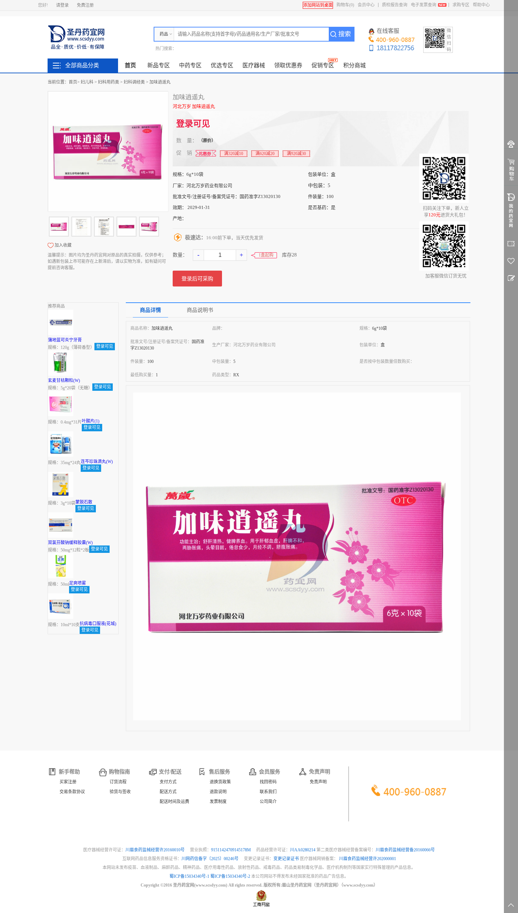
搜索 (344, 34)
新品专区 (158, 65)
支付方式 (168, 781)
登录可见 (193, 123)
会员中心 (366, 4)
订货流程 (118, 781)
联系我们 (268, 791)
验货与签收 (120, 791)
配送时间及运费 (174, 801)
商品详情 (150, 310)
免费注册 (85, 5)
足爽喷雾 (77, 583)
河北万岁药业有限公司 (209, 185)
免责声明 (318, 781)
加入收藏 (63, 245)
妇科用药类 (108, 82)
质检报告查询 (394, 4)
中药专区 (190, 65)
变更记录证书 (286, 858)
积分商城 (354, 65)
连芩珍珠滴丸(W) (97, 461)
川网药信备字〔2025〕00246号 (210, 858)
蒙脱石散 (83, 502)
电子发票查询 (423, 4)
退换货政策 (220, 781)
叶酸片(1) (90, 421)
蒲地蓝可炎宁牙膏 (65, 340)
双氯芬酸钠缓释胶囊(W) (70, 542)
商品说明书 (200, 310)
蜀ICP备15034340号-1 (189, 876)
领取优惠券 (288, 65)
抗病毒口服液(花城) (98, 623)
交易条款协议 (72, 791)
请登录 (62, 5)
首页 (130, 65)
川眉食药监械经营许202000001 (367, 858)
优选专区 (222, 65)
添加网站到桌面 (318, 5)
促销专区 (323, 65)
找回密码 (268, 781)
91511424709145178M (231, 849)
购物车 (345, 4)
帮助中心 (481, 4)
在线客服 (388, 31)
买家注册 (68, 781)
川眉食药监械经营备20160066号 (405, 849)
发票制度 (218, 801)
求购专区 (460, 4)
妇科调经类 (134, 82)
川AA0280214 (303, 849)
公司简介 (268, 801)
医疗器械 (253, 65)
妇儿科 (87, 82)
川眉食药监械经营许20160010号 (155, 849)
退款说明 (218, 791)
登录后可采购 (197, 279)
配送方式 (168, 791)
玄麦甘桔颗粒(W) (64, 380)
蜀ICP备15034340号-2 (230, 876)
